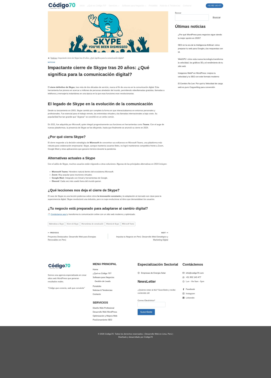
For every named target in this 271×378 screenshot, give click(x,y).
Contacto (187, 5)
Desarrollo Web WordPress (105, 312)
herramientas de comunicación (92, 224)
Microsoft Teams (128, 224)
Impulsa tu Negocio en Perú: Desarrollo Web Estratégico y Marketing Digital (142, 236)
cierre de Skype (72, 224)
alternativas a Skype (56, 224)
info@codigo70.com (195, 273)
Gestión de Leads (103, 281)
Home (95, 269)
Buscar (178, 13)
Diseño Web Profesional (103, 308)
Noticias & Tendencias (170, 5)
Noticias (51, 62)
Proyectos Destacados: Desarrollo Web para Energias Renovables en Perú (72, 236)
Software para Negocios (103, 277)
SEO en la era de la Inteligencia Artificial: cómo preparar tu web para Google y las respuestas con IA (200, 48)
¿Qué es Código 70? (96, 5)
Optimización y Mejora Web (105, 316)
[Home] (49, 58)
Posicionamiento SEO (102, 320)
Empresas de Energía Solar (153, 273)
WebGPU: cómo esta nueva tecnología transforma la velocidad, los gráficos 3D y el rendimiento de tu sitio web (200, 62)
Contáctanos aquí (59, 214)
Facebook (190, 289)
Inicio (82, 5)
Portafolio (153, 5)
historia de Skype (112, 224)
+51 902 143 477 (214, 6)
